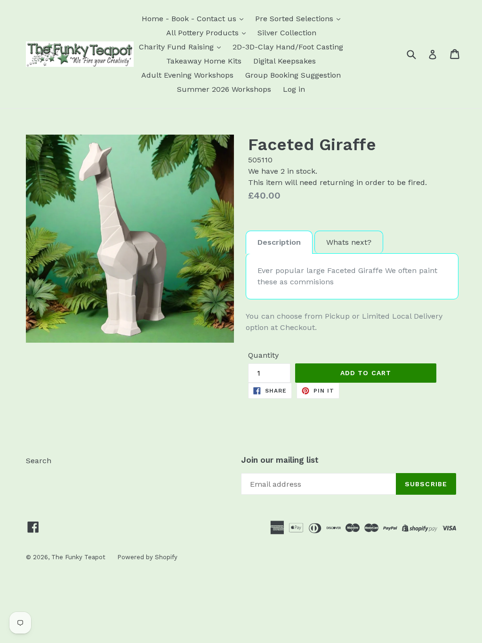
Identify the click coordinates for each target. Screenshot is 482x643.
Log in (294, 89)
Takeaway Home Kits (203, 60)
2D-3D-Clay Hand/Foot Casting (288, 46)
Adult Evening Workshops (187, 75)
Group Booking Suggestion (293, 75)
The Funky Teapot (78, 557)
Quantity (263, 355)
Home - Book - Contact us (190, 18)
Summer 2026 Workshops (224, 89)
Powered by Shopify (147, 557)
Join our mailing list (280, 460)
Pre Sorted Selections (295, 18)
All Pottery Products (203, 32)
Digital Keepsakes (284, 60)
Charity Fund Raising (177, 46)
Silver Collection (286, 32)
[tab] (279, 242)
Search (38, 460)
